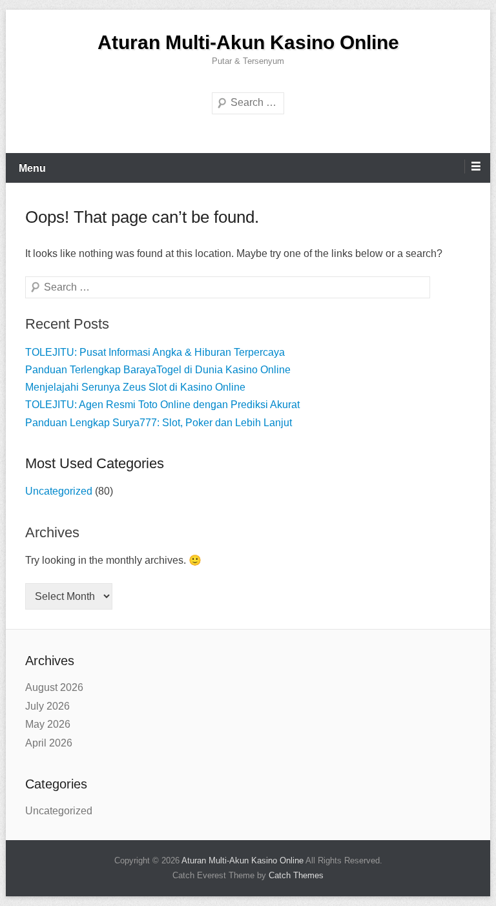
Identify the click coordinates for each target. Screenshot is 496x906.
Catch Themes (296, 875)
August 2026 (54, 687)
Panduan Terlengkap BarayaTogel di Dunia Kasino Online (158, 369)
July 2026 (47, 706)
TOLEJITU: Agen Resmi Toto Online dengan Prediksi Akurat (162, 404)
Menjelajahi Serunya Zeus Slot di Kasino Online (135, 387)
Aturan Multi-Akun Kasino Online (248, 42)
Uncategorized (58, 491)
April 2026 (48, 742)
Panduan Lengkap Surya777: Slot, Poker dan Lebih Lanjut (158, 422)
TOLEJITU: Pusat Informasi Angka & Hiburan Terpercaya (155, 352)
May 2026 (47, 724)
